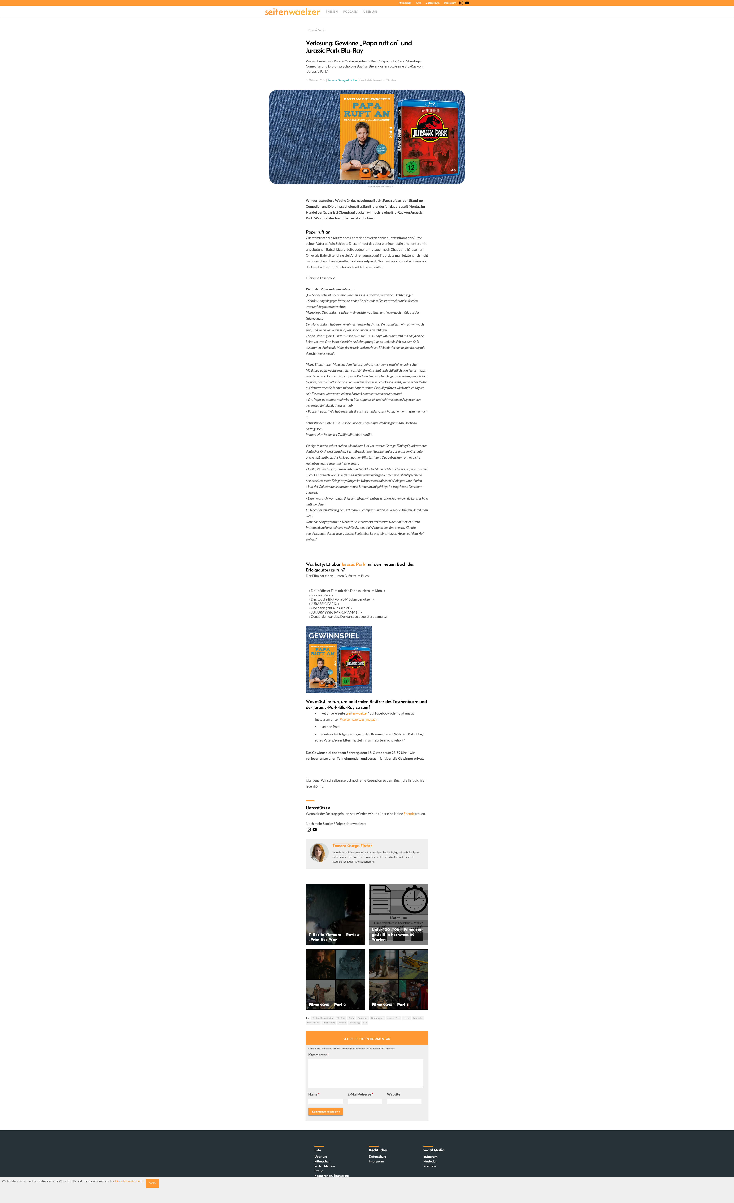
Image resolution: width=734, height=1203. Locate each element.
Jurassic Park (353, 564)
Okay (152, 1183)
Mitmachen (405, 2)
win (365, 1022)
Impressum (450, 2)
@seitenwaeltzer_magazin (358, 719)
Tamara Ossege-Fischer (342, 80)
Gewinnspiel (377, 1018)
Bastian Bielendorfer (323, 1018)
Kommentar (318, 1054)
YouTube (429, 1166)
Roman (342, 1022)
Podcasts (350, 11)
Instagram (430, 1156)
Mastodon (430, 1161)
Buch (351, 1018)
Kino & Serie (316, 30)
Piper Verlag (329, 1022)
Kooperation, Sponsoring (331, 1176)
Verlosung (354, 1022)
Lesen (406, 1018)
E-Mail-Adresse (360, 1094)
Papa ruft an (313, 1022)
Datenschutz (432, 2)
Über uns (370, 11)
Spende (409, 813)
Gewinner (362, 1018)
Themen (332, 11)
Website (393, 1094)
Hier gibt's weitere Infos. (129, 1181)
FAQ (418, 2)
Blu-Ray (341, 1018)
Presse (318, 1171)
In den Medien (324, 1166)
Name (313, 1094)
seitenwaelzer (357, 713)
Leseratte (417, 1018)
